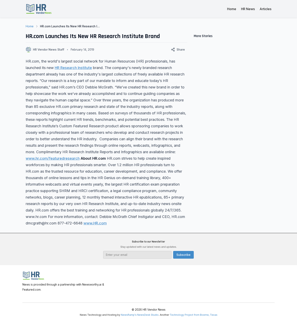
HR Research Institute (73, 68)
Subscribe (183, 254)
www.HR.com (95, 223)
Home (231, 9)
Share (181, 49)
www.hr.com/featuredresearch (53, 158)
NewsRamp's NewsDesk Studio (140, 314)
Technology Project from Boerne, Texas (193, 314)
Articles (265, 9)
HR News (248, 9)
